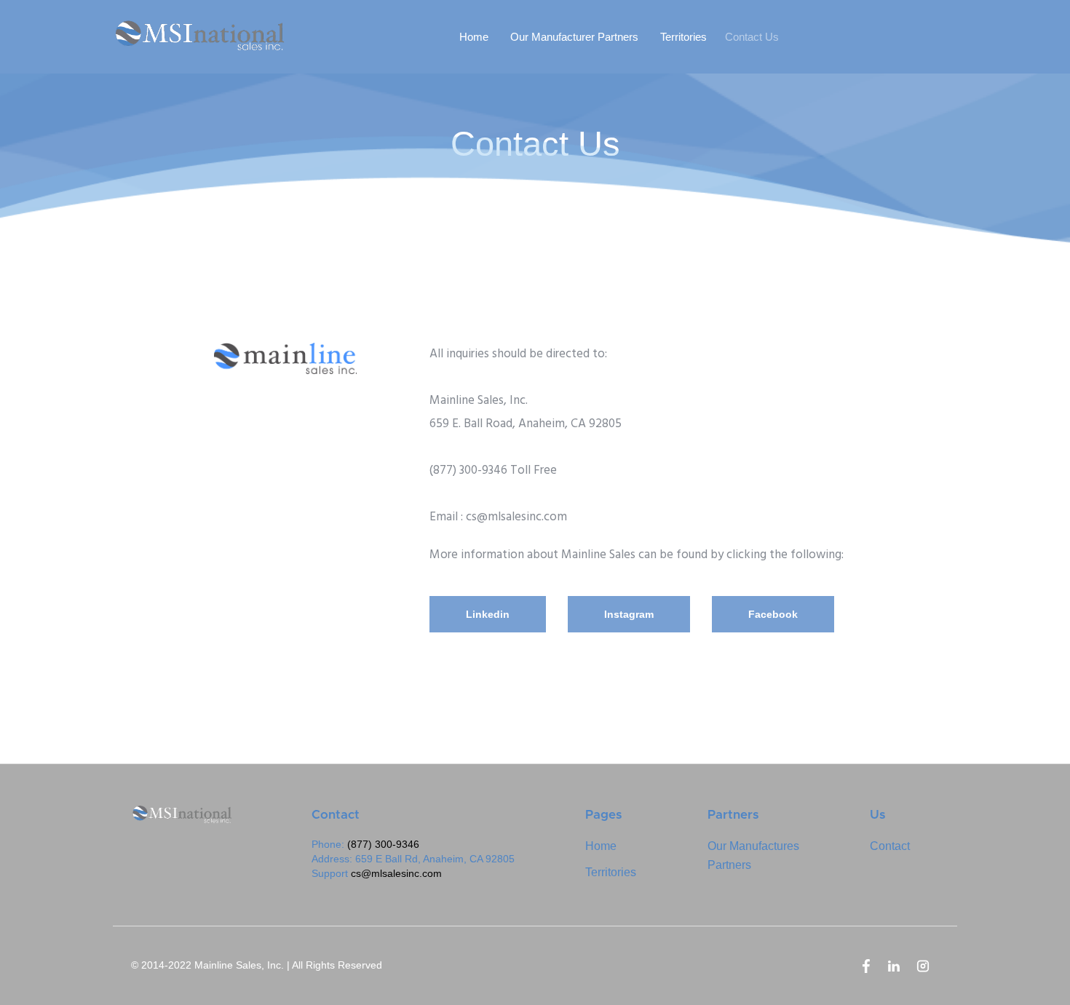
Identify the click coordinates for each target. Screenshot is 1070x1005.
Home (473, 37)
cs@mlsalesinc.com (396, 873)
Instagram (629, 614)
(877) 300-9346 (383, 844)
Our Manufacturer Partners (574, 37)
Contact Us (752, 37)
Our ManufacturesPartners (753, 855)
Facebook (773, 614)
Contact (890, 846)
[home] (206, 36)
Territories (683, 37)
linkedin (488, 614)
